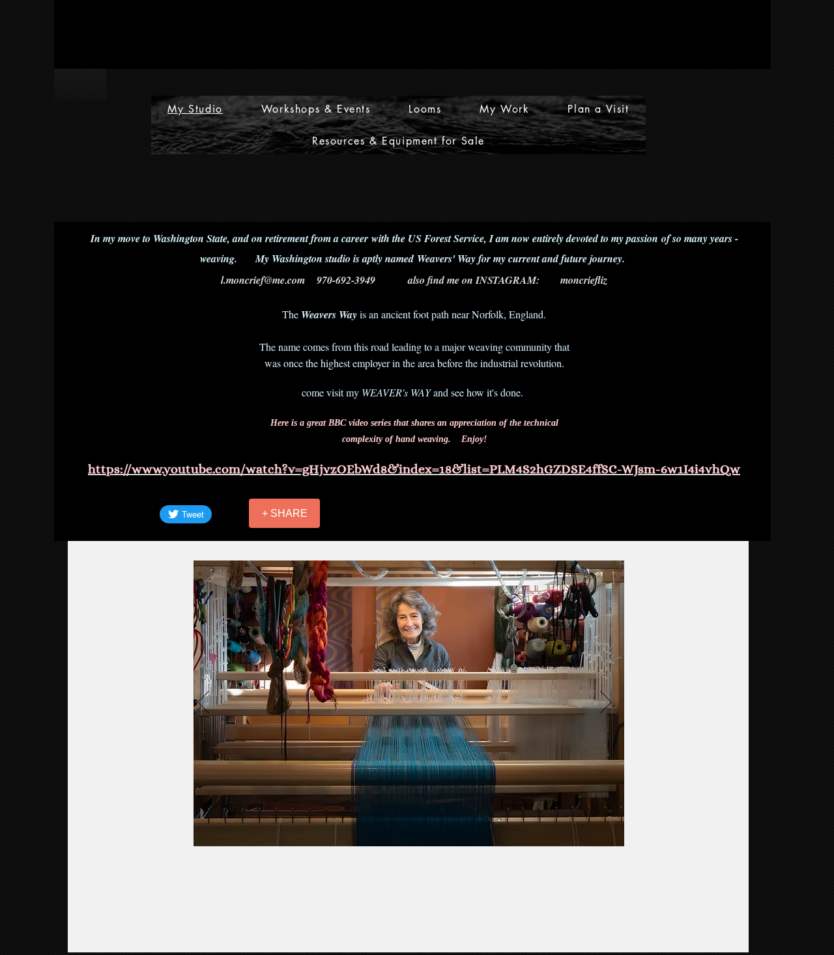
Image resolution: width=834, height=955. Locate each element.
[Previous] (203, 703)
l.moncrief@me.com (263, 280)
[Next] (606, 703)
